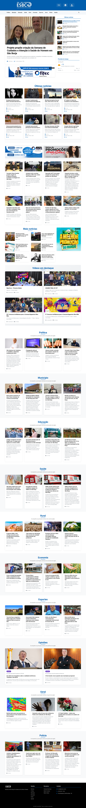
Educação (20, 12)
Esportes (41, 12)
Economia (35, 12)
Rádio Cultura (46, 793)
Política (8, 12)
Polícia (50, 12)
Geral (46, 12)
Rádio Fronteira (47, 791)
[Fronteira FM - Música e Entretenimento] (65, 5)
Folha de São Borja (47, 789)
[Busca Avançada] (78, 12)
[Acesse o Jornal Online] (59, 5)
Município (14, 12)
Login (74, 12)
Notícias (32, 789)
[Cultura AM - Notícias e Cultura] (72, 5)
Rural (30, 12)
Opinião (56, 12)
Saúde (25, 12)
